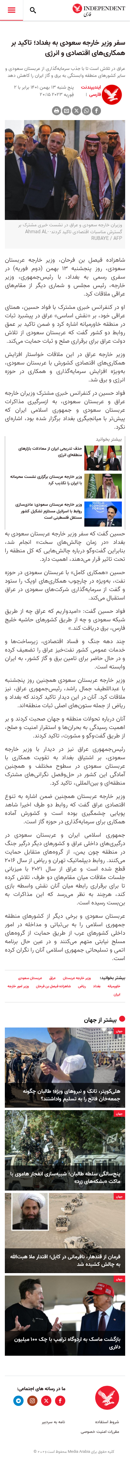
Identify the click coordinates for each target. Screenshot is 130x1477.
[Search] (33, 10)
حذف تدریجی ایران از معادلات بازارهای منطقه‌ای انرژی (50, 452)
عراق (52, 978)
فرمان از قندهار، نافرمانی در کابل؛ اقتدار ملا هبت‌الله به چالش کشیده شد (65, 1260)
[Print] (56, 110)
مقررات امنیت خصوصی (100, 1431)
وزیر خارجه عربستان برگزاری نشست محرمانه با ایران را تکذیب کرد (46, 480)
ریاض (82, 986)
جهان (90, 1020)
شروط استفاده (107, 1422)
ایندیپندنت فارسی (91, 91)
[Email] (66, 110)
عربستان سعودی (30, 978)
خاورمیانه (114, 986)
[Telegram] (18, 1401)
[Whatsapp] (86, 110)
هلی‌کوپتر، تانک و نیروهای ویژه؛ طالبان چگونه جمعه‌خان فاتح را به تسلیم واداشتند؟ (71, 1095)
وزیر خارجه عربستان (77, 978)
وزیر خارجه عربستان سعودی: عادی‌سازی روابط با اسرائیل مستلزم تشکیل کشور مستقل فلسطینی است (48, 511)
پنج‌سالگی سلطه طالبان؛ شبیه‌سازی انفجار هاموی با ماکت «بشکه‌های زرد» (65, 1177)
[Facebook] (96, 110)
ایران (117, 994)
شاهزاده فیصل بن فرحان (53, 986)
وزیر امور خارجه (18, 986)
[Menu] (11, 10)
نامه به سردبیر (53, 1422)
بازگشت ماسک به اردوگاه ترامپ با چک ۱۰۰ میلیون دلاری (67, 1343)
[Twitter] (76, 110)
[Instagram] (32, 1401)
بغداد (96, 986)
